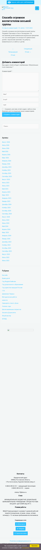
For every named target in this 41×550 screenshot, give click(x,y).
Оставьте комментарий (9, 28)
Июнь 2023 (5, 260)
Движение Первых (8, 294)
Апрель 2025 (6, 192)
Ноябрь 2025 (6, 170)
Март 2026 (5, 158)
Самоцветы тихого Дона (10, 303)
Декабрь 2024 (6, 204)
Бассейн (5, 275)
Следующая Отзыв (28, 49)
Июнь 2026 (5, 148)
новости (5, 300)
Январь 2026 (6, 164)
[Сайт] (20, 105)
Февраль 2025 (6, 198)
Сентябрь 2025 (7, 176)
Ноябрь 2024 (6, 207)
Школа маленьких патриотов (11, 309)
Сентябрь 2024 (7, 214)
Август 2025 (6, 179)
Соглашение (25, 547)
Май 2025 (5, 189)
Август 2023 (6, 254)
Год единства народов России (12, 287)
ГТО (3, 291)
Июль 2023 (5, 257)
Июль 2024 (5, 220)
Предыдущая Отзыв (13, 49)
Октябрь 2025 (6, 173)
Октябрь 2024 (6, 211)
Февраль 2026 (6, 161)
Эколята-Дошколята (9, 312)
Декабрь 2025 (6, 167)
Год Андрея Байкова (9, 281)
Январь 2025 (6, 201)
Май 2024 (5, 226)
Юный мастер (6, 316)
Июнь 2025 (5, 186)
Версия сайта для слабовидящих (22, 2)
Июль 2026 (5, 145)
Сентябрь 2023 (7, 251)
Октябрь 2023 (6, 248)
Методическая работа (9, 297)
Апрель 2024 (6, 229)
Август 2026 (6, 142)
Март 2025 (5, 195)
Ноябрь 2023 (6, 245)
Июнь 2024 (5, 223)
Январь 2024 (6, 239)
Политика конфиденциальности (20, 541)
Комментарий (7, 71)
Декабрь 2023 (6, 242)
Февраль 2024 (6, 235)
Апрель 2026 (6, 154)
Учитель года (6, 306)
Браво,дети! (6, 278)
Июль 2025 (5, 182)
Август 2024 (6, 217)
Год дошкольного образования (12, 284)
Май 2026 (5, 151)
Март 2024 (5, 232)
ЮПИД (4, 319)
